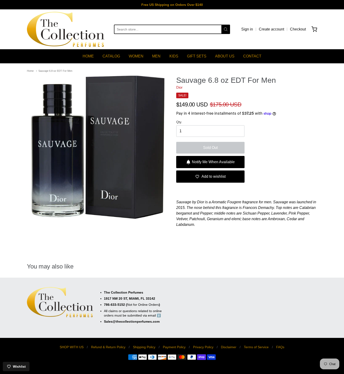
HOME (88, 56)
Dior (179, 87)
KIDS (173, 56)
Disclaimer (228, 347)
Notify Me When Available (213, 162)
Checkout (298, 29)
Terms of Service (256, 347)
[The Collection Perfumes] (65, 29)
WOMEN (136, 56)
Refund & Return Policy (108, 347)
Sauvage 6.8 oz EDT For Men (55, 70)
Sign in (247, 29)
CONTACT (252, 56)
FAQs (280, 347)
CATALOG (111, 56)
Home (30, 70)
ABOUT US (224, 56)
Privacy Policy (203, 347)
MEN (156, 56)
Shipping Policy (144, 347)
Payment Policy (174, 347)
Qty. (179, 122)
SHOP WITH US (72, 347)
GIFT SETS (196, 56)
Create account (271, 29)
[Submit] (225, 29)
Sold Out (210, 148)
